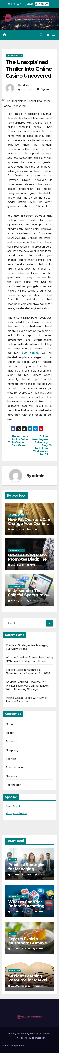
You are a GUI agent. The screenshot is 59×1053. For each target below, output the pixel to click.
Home (5, 1045)
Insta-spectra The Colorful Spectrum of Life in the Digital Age (28, 594)
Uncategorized (14, 56)
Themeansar (38, 1037)
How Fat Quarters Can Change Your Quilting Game (29, 523)
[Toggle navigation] (54, 34)
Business (11, 741)
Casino (10, 724)
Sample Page (17, 1045)
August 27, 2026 (21, 874)
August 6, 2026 (21, 986)
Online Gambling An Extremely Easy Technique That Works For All (40, 445)
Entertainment (15, 767)
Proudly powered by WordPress (24, 1033)
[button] (41, 34)
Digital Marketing (18, 897)
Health (10, 732)
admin (25, 85)
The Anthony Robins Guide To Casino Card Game (19, 441)
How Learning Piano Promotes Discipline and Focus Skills (27, 559)
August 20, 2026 (22, 911)
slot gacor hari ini (16, 813)
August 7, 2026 (21, 948)
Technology (13, 784)
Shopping (12, 750)
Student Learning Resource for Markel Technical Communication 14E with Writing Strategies (27, 685)
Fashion (11, 758)
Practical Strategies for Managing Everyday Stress (26, 868)
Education (14, 971)
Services (11, 776)
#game (45, 89)
